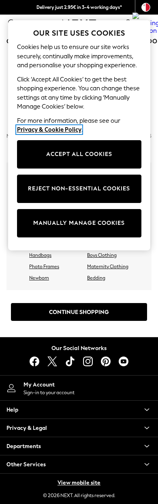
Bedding (96, 278)
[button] (79, 410)
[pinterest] (106, 361)
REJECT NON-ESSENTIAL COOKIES (79, 188)
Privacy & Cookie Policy (49, 129)
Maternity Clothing (107, 266)
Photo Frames (44, 266)
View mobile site (79, 482)
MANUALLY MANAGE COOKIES (79, 223)
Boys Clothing (102, 255)
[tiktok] (70, 361)
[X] (52, 361)
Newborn (39, 278)
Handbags (40, 255)
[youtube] (123, 361)
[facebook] (34, 361)
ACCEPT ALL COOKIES (79, 154)
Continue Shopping (79, 312)
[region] (79, 135)
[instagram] (88, 361)
